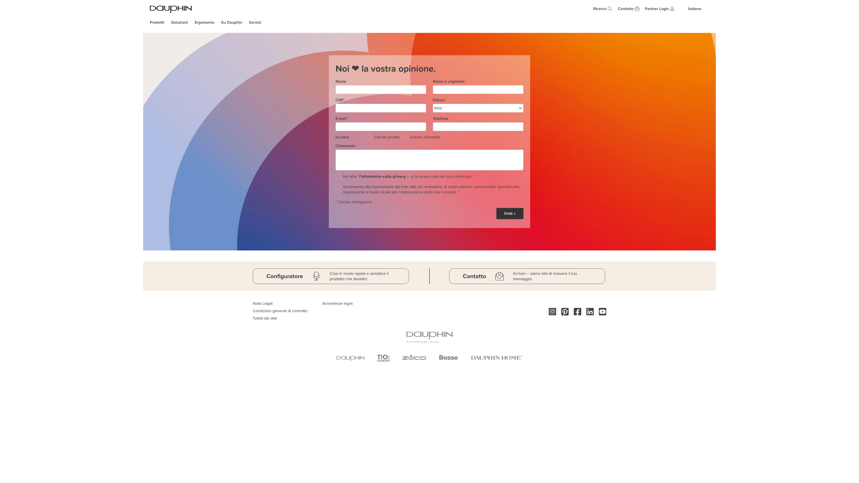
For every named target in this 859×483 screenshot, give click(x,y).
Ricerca (599, 8)
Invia (508, 213)
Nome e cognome (449, 81)
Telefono (440, 118)
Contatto (626, 8)
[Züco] (414, 358)
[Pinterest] (563, 313)
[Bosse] (448, 358)
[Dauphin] (350, 358)
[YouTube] (600, 313)
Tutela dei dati (265, 318)
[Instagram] (550, 313)
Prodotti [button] (157, 22)
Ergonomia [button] (204, 22)
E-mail (342, 118)
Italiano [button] (694, 9)
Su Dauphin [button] (231, 22)
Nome (341, 81)
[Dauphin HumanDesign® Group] (429, 336)
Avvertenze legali (337, 303)
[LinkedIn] (588, 313)
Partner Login (657, 8)
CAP (340, 100)
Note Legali (263, 303)
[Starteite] (171, 9)
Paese (439, 100)
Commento (345, 145)
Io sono (342, 137)
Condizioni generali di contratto (280, 311)
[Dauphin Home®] (496, 358)
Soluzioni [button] (179, 22)
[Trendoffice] (383, 358)
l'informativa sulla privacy (382, 176)
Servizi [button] (255, 22)
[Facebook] (575, 313)
